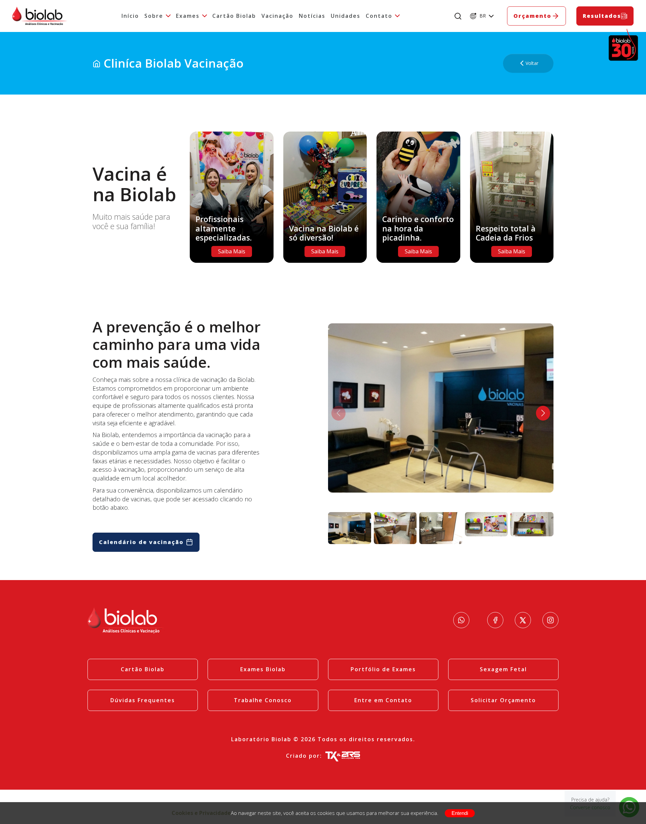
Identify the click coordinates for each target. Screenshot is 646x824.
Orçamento (532, 16)
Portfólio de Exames (383, 669)
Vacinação (277, 16)
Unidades (345, 16)
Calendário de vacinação (141, 542)
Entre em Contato (383, 700)
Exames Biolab (263, 669)
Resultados (602, 16)
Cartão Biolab (234, 16)
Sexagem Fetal (503, 669)
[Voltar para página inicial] (97, 63)
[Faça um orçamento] (461, 620)
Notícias (312, 16)
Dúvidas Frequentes (142, 700)
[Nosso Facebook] (495, 620)
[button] (543, 413)
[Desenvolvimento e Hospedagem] (342, 756)
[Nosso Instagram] (550, 620)
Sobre (153, 16)
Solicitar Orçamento (503, 700)
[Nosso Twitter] (523, 620)
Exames (188, 16)
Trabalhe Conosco (263, 700)
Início (130, 16)
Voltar (532, 63)
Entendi (460, 813)
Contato (379, 16)
